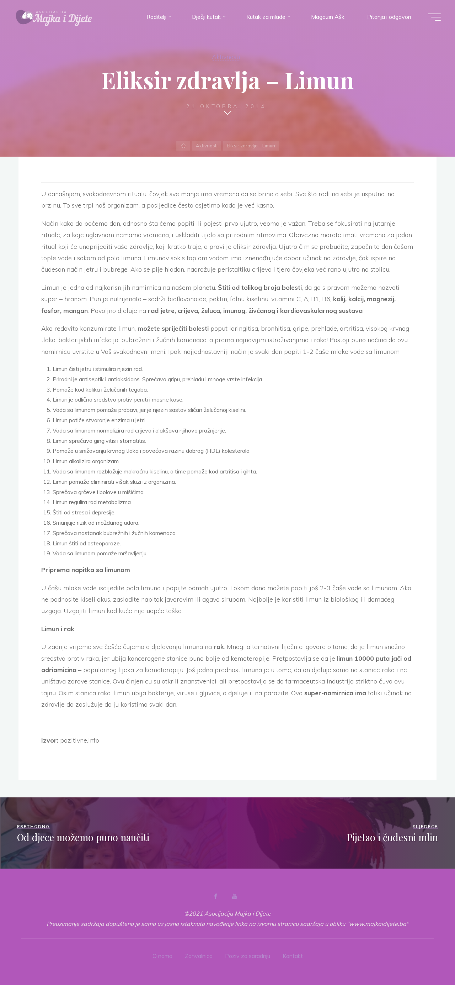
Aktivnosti (226, 57)
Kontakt (293, 955)
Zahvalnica (199, 955)
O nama (162, 955)
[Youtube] (234, 896)
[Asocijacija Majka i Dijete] (54, 16)
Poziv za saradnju (247, 955)
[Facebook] (215, 896)
